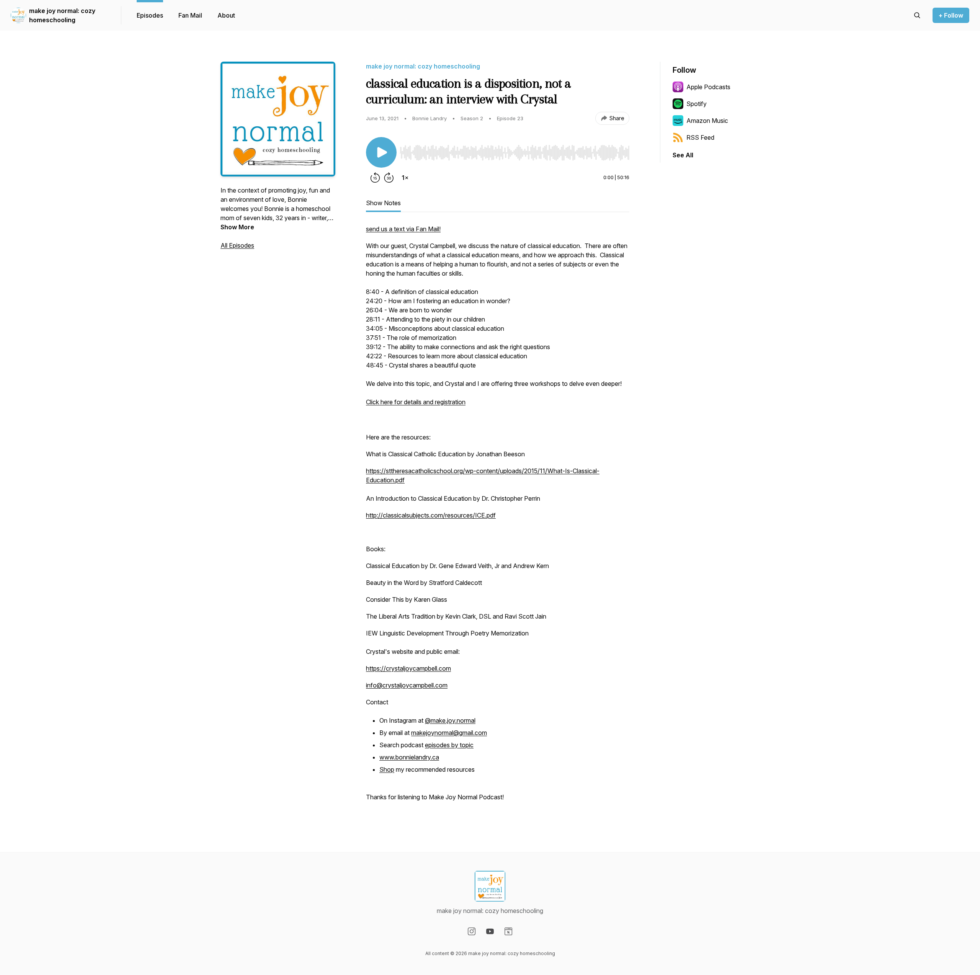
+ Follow (951, 15)
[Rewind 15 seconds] (375, 177)
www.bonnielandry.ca (409, 757)
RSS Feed (700, 137)
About (226, 15)
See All (683, 155)
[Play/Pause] (381, 152)
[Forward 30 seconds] (389, 177)
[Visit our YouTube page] (490, 931)
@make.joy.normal (450, 720)
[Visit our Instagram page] (471, 931)
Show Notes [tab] (383, 203)
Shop (386, 769)
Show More (237, 227)
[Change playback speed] (405, 177)
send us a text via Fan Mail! (403, 229)
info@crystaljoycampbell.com (407, 685)
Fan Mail (190, 15)
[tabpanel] (497, 516)
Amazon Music (707, 120)
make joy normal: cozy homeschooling (62, 15)
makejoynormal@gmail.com (449, 733)
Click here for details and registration (416, 402)
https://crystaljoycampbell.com (408, 668)
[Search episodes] (917, 15)
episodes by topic (449, 745)
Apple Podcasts (708, 87)
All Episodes (237, 245)
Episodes (150, 15)
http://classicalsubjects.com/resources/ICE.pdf (431, 515)
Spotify (696, 104)
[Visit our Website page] (508, 931)
